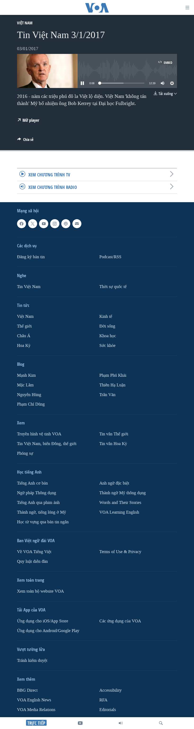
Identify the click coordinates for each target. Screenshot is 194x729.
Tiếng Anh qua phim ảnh (38, 502)
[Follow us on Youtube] (43, 223)
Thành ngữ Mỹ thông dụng (122, 493)
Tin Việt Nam (28, 286)
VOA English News (34, 700)
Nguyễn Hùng (29, 394)
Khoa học (107, 336)
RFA (103, 700)
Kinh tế (105, 316)
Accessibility (110, 690)
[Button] (25, 140)
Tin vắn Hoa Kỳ (113, 444)
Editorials (107, 709)
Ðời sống (107, 326)
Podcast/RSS (110, 257)
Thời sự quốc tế (113, 286)
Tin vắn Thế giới (113, 434)
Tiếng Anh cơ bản (32, 483)
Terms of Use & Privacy (120, 551)
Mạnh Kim (26, 375)
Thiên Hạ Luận (112, 385)
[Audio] (121, 723)
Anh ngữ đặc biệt (114, 483)
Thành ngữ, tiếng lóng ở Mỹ (41, 512)
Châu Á (23, 336)
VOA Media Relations (36, 709)
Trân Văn (107, 394)
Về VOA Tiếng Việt (34, 551)
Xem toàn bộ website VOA (40, 591)
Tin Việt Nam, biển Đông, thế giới (46, 444)
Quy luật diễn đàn (32, 561)
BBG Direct (27, 690)
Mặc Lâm (25, 385)
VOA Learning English (119, 512)
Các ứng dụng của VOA (120, 621)
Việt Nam (24, 23)
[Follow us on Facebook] (21, 223)
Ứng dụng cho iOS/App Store (42, 621)
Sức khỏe (107, 345)
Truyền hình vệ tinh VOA (39, 434)
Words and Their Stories (120, 502)
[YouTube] (80, 723)
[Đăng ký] (76, 223)
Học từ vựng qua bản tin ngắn (43, 522)
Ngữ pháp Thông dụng (36, 493)
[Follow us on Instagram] (54, 223)
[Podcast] (65, 223)
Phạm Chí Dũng (31, 404)
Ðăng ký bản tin (31, 257)
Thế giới (24, 326)
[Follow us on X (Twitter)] (32, 223)
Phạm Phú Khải (112, 375)
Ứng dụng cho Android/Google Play (48, 630)
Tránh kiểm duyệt (32, 660)
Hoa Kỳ (24, 345)
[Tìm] (161, 723)
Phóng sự (25, 453)
